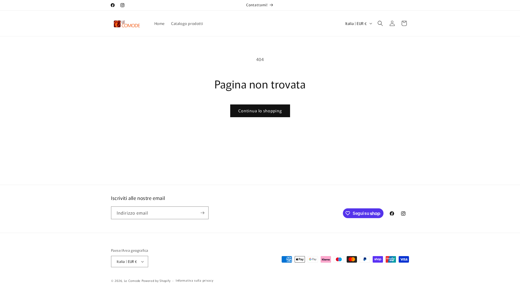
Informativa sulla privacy (194, 280)
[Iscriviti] (202, 212)
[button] (380, 23)
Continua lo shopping (260, 110)
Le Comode (132, 280)
